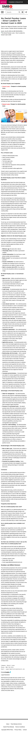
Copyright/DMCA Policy (7, 729)
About (7, 724)
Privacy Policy (17, 729)
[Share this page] (26, 12)
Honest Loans (6, 86)
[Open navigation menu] (2, 12)
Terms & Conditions (20, 727)
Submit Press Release (8, 727)
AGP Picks (3, 2)
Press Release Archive (16, 724)
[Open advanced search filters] (22, 12)
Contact (25, 729)
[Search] (19, 12)
